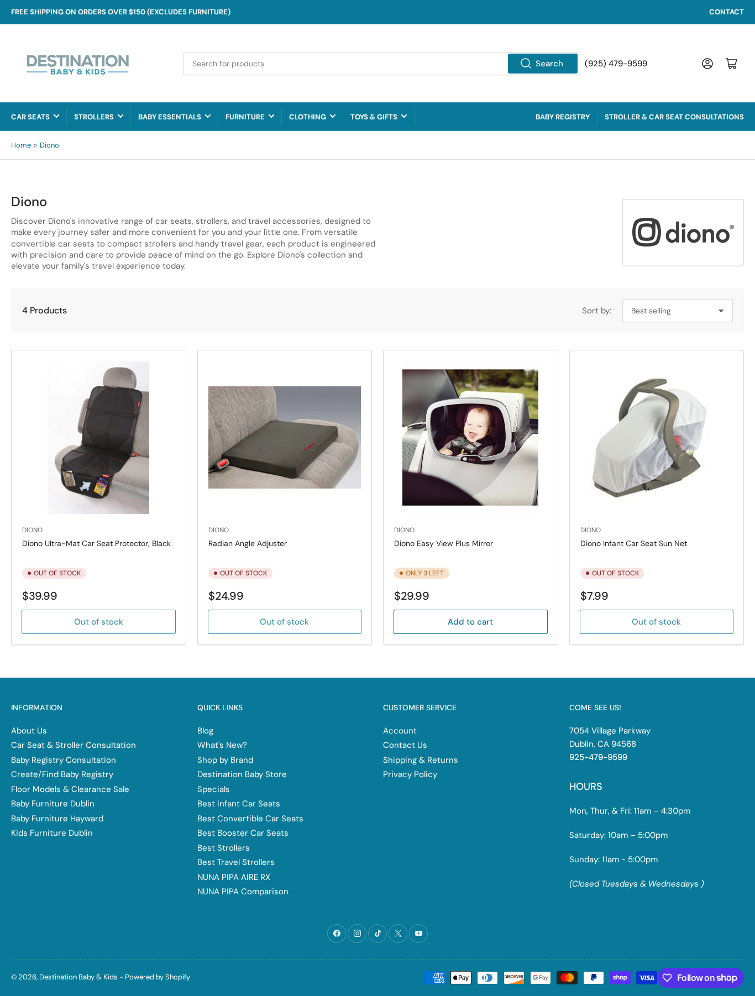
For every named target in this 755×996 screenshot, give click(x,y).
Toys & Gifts (373, 117)
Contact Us (405, 745)
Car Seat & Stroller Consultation (73, 745)
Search (549, 63)
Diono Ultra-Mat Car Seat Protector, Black (96, 543)
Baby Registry (563, 117)
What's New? (222, 745)
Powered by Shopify (157, 977)
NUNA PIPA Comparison (243, 891)
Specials (213, 789)
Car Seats (30, 117)
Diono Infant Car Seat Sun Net (633, 543)
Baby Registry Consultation (63, 760)
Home (21, 145)
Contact (726, 12)
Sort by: (596, 310)
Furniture (245, 117)
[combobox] (381, 63)
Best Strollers (223, 847)
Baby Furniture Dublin (53, 803)
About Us (29, 730)
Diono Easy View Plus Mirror (443, 543)
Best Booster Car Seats (243, 832)
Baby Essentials (169, 117)
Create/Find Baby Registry (62, 774)
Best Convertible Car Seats (250, 818)
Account (400, 730)
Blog (205, 730)
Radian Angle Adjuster (247, 543)
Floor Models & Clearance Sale (70, 789)
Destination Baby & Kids (78, 977)
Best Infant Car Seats (238, 803)
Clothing (307, 117)
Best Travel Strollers (236, 862)
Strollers (94, 117)
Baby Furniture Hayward (57, 818)
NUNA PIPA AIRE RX (233, 877)
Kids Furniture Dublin (52, 832)
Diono (49, 145)
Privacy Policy (410, 774)
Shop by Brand (225, 760)
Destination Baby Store (242, 774)
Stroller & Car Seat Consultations (674, 117)
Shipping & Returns (420, 760)
